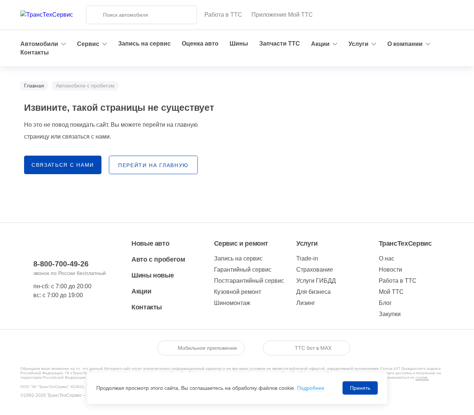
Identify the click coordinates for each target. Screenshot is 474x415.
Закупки (390, 314)
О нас (386, 258)
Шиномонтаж (232, 303)
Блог (385, 303)
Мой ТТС (391, 292)
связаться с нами (62, 165)
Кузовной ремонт (237, 292)
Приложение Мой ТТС (282, 14)
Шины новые (152, 275)
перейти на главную (153, 165)
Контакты (34, 52)
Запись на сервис (144, 43)
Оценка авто (200, 43)
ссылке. (422, 377)
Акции (141, 291)
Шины (239, 43)
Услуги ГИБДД (316, 281)
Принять (360, 388)
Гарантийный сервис (242, 269)
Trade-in (307, 258)
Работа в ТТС (223, 14)
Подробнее (310, 388)
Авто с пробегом (158, 259)
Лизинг (305, 303)
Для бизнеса (313, 292)
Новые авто (150, 243)
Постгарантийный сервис (249, 281)
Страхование (314, 269)
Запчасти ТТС (279, 43)
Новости (390, 269)
